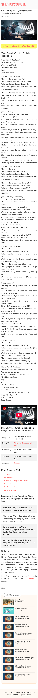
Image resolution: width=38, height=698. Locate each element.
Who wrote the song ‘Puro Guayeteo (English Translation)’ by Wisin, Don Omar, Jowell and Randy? (18, 531)
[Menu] (36, 4)
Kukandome (8, 478)
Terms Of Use (20, 692)
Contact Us (32, 578)
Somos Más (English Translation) (16, 481)
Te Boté (7, 475)
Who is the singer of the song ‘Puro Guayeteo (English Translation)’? (18, 509)
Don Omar (22, 443)
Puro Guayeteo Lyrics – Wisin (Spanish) (19, 46)
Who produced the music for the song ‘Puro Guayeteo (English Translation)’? (17, 543)
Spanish (17, 463)
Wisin (16, 443)
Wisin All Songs (10, 491)
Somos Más (8, 484)
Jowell (29, 443)
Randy (16, 446)
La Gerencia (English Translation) (16, 487)
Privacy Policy (8, 692)
